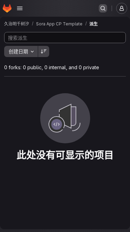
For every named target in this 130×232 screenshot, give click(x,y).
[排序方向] (43, 51)
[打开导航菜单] (19, 8)
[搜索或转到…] (103, 8)
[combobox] (21, 51)
